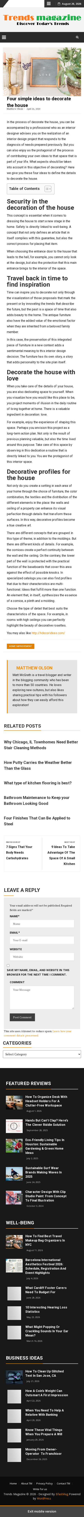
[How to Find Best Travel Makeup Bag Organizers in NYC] (14, 1241)
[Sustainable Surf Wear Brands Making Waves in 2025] (14, 1173)
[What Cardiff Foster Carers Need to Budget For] (14, 1293)
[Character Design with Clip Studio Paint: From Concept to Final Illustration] (14, 1197)
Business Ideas (24, 1358)
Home (13, 1483)
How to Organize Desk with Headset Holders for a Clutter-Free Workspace (46, 1101)
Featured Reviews (28, 1083)
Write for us (40, 1489)
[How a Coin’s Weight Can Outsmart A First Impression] (14, 1396)
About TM (26, 1483)
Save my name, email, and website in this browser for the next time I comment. (38, 972)
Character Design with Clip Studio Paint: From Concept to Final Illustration (45, 1196)
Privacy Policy (44, 1483)
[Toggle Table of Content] (46, 189)
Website (16, 949)
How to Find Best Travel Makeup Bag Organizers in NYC (45, 1240)
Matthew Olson (15, 108)
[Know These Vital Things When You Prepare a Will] (14, 1435)
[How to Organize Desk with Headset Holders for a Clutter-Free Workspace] (14, 1102)
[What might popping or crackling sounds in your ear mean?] (14, 1332)
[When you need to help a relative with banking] (14, 1416)
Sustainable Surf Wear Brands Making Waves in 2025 (43, 1172)
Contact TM (63, 1483)
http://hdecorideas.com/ (48, 633)
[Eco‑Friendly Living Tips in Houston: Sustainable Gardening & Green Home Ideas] (14, 1145)
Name (15, 916)
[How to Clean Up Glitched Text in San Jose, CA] (14, 1377)
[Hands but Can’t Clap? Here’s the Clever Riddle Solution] (14, 1126)
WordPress (44, 1498)
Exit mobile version (42, 1511)
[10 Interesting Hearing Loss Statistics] (14, 1313)
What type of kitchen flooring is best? (38, 783)
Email (15, 932)
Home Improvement (20, 646)
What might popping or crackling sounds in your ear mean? (46, 1331)
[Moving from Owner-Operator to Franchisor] (14, 1455)
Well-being (20, 1223)
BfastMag (62, 1494)
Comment (17, 982)
